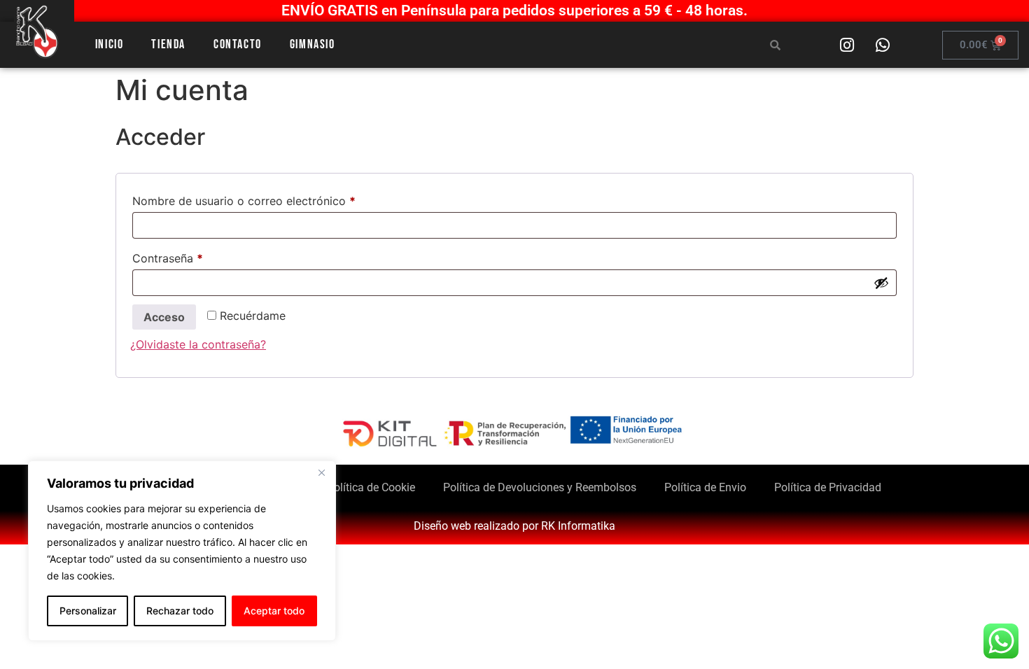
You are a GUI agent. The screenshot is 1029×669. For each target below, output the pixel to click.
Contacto (238, 44)
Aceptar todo (274, 611)
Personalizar (87, 611)
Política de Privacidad (827, 487)
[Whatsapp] (883, 45)
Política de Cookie (371, 487)
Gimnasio (312, 44)
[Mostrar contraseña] (881, 282)
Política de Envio (705, 487)
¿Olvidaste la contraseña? (198, 344)
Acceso (164, 317)
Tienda (168, 44)
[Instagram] (847, 45)
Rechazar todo (180, 611)
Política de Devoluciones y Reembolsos (539, 487)
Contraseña (197, 256)
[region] (182, 550)
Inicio (109, 44)
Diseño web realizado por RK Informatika (514, 526)
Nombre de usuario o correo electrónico (273, 199)
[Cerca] (321, 472)
